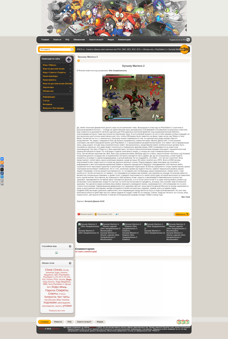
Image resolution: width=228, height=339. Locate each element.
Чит (59, 296)
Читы (66, 296)
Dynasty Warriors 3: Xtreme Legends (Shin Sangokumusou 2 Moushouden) (175, 236)
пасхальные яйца (52, 300)
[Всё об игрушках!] (183, 324)
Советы (53, 293)
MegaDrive (48, 275)
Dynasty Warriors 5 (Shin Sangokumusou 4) (88, 232)
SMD (45, 284)
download (50, 272)
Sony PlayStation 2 (56, 284)
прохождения (48, 306)
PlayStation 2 (48, 277)
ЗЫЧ (49, 287)
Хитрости (50, 296)
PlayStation (64, 275)
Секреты (62, 290)
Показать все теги (57, 311)
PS (56, 277)
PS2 (44, 279)
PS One (67, 277)
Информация (49, 97)
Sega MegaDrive (63, 282)
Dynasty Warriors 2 (88, 57)
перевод (65, 300)
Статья (62, 294)
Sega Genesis (49, 282)
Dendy (66, 270)
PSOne (50, 279)
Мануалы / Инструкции (53, 108)
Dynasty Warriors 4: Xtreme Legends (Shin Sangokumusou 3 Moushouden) (109, 236)
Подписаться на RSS (178, 40)
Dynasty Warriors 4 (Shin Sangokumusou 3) (154, 232)
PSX (56, 279)
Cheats (57, 269)
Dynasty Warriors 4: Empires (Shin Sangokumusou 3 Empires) (130, 236)
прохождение (64, 303)
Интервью (47, 104)
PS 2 (61, 277)
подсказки (50, 302)
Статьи (46, 101)
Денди (68, 284)
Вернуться (180, 214)
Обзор (63, 287)
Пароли (50, 290)
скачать (58, 306)
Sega (68, 279)
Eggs (57, 272)
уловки (67, 305)
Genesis (63, 272)
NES (56, 275)
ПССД (41, 329)
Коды (55, 286)
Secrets (62, 279)
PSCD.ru (55, 329)
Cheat (48, 269)
